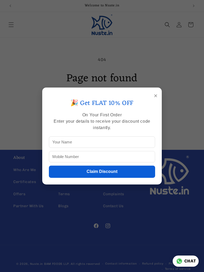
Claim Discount (102, 171)
